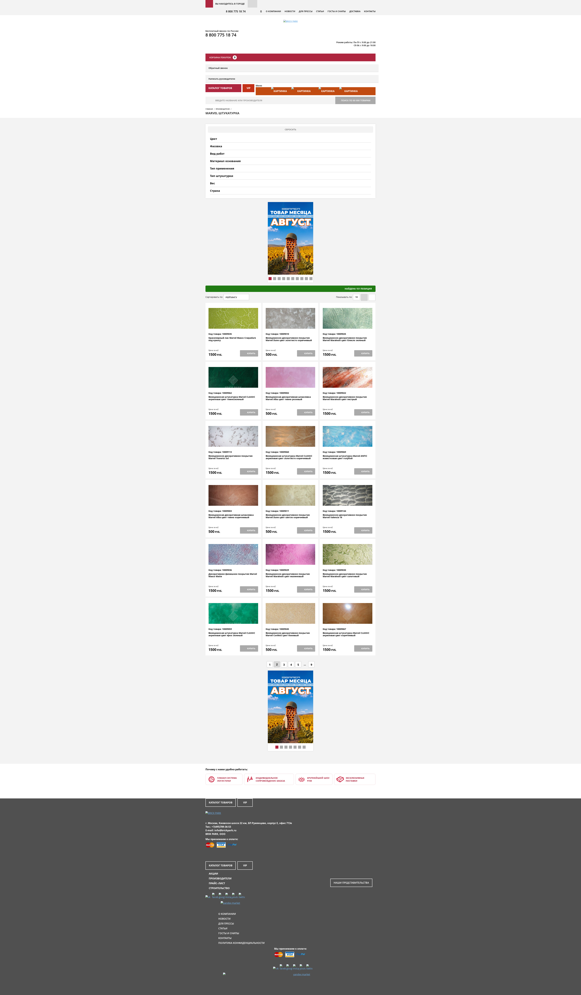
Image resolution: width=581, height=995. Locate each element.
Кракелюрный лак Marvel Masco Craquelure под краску (232, 339)
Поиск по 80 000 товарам (355, 100)
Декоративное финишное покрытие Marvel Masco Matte (232, 575)
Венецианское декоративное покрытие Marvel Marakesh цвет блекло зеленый (345, 339)
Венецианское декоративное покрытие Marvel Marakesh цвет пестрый (345, 398)
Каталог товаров (220, 802)
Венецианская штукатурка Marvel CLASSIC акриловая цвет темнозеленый (231, 398)
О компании (273, 11)
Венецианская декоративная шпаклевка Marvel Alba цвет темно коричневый (231, 516)
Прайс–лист (217, 883)
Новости (290, 11)
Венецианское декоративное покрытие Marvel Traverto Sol (230, 457)
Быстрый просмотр (233, 325)
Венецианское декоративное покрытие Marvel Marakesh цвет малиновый (288, 575)
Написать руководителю (221, 78)
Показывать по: (344, 297)
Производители (223, 109)
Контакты (370, 11)
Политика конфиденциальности (241, 943)
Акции (213, 873)
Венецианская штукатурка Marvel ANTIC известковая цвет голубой (345, 457)
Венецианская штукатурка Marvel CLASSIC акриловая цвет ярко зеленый (231, 634)
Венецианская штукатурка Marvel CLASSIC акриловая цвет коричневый (346, 634)
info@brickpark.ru (225, 830)
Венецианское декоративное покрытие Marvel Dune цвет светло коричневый (288, 516)
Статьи (320, 11)
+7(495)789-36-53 (221, 826)
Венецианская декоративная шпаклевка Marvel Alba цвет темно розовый (288, 398)
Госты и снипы (337, 11)
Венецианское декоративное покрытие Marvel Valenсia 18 (345, 516)
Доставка (354, 11)
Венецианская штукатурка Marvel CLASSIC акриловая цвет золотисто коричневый (289, 457)
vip (248, 88)
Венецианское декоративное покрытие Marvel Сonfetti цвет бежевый (288, 634)
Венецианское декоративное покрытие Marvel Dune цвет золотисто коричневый (289, 339)
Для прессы (305, 11)
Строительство (219, 888)
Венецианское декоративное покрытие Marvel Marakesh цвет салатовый (345, 575)
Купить (251, 353)
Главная (209, 109)
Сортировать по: (214, 297)
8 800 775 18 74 (236, 11)
